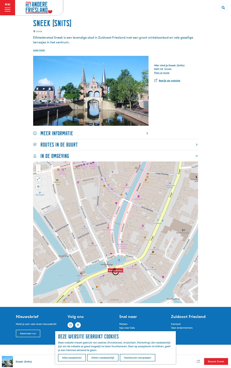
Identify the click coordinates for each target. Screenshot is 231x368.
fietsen (123, 324)
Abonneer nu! (28, 333)
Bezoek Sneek (216, 361)
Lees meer (39, 50)
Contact (176, 324)
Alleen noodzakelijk (102, 357)
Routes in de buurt (59, 145)
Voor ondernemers (181, 327)
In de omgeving (54, 156)
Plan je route (161, 72)
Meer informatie (56, 133)
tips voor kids (127, 327)
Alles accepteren (72, 357)
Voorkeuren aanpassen (137, 357)
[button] (38, 166)
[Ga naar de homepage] (39, 7)
